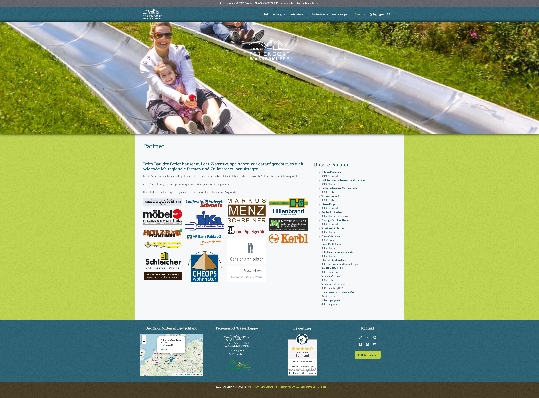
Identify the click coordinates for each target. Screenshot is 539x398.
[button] (395, 14)
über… (358, 14)
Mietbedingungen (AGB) (287, 386)
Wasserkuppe (339, 14)
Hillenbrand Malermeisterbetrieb (337, 252)
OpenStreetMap (186, 374)
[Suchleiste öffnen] (388, 14)
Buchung (277, 14)
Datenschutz (267, 386)
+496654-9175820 (266, 3)
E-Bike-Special (320, 14)
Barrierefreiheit (308, 386)
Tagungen (378, 14)
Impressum (253, 386)
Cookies (322, 386)
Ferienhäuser (297, 14)
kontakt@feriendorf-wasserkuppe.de (297, 3)
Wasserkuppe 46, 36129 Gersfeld (238, 3)
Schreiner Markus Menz (333, 284)
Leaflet (175, 374)
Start (265, 14)
